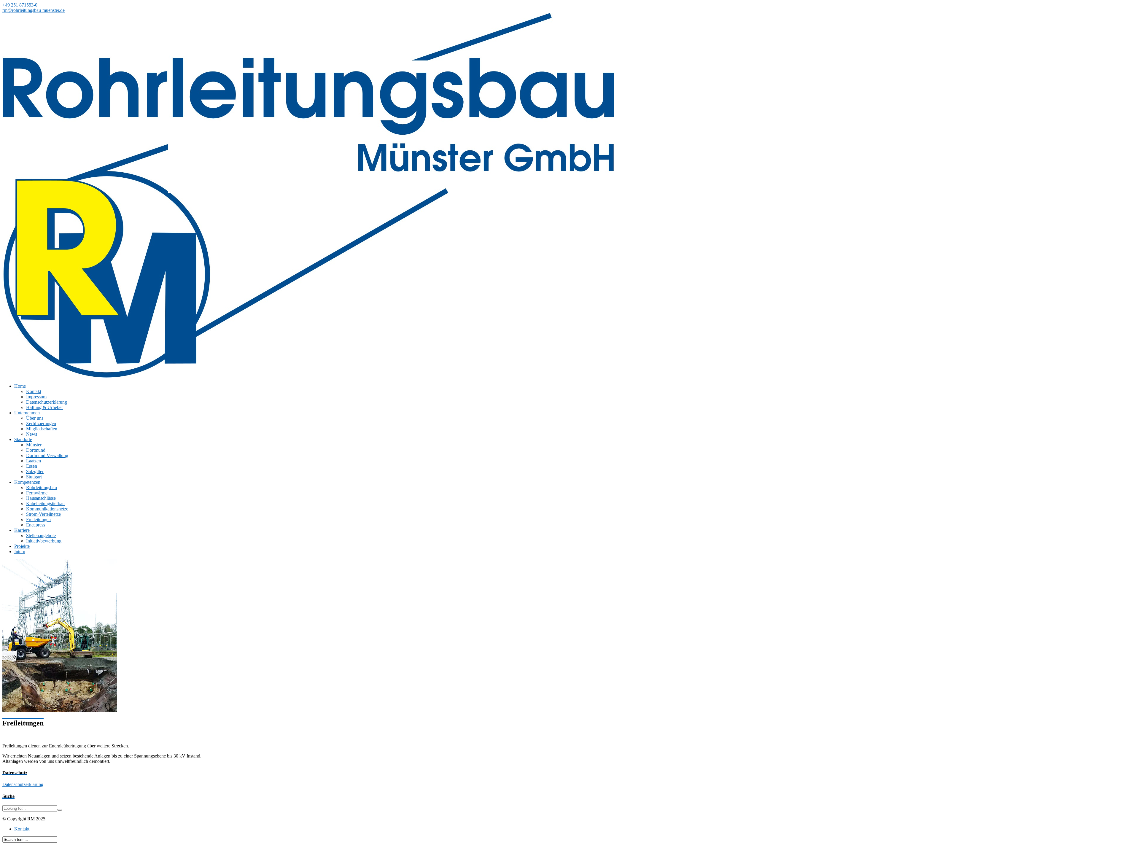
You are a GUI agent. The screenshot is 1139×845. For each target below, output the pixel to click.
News (31, 434)
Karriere (22, 530)
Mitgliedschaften (41, 428)
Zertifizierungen (41, 423)
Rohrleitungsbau (41, 487)
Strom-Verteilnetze (43, 514)
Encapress (35, 524)
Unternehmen (27, 412)
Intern (19, 551)
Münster (34, 444)
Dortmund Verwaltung (47, 455)
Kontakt (33, 391)
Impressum (36, 396)
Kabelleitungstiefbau (45, 503)
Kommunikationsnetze (47, 508)
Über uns (34, 418)
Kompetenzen (27, 482)
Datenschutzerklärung (46, 402)
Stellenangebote (41, 535)
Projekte (22, 546)
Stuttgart (34, 476)
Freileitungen (38, 519)
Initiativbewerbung (43, 540)
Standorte (23, 439)
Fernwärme (36, 492)
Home (20, 386)
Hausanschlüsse (41, 498)
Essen (31, 466)
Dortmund (35, 450)
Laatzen (33, 460)
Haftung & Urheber (44, 407)
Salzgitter (35, 471)
